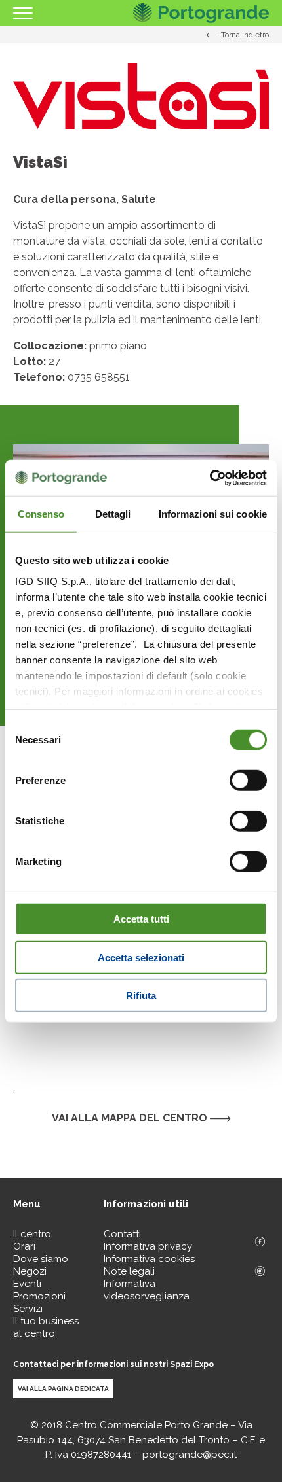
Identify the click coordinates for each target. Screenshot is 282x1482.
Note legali (129, 1271)
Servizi (28, 1308)
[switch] (248, 780)
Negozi (30, 1271)
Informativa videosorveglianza (147, 1290)
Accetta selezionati (141, 956)
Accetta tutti (141, 919)
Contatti (122, 1234)
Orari (24, 1246)
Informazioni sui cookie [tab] (213, 514)
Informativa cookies (149, 1259)
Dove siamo (40, 1259)
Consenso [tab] (41, 514)
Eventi (27, 1284)
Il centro (32, 1234)
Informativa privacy (148, 1246)
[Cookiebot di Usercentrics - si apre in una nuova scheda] (209, 477)
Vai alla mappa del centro (131, 1118)
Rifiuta (141, 995)
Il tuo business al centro (46, 1327)
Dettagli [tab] (113, 514)
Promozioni (39, 1296)
